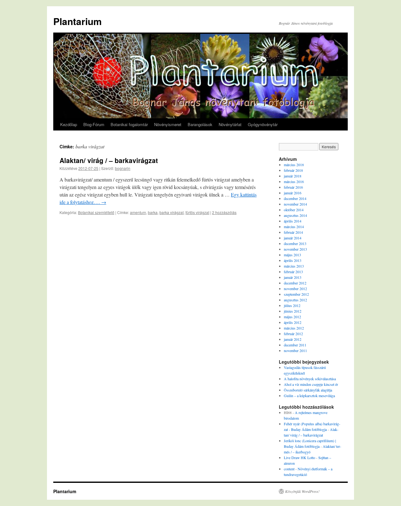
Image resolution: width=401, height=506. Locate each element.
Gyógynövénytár (263, 124)
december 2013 (295, 243)
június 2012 (292, 311)
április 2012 (292, 322)
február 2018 (293, 170)
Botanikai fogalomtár (129, 124)
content (289, 468)
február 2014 (293, 232)
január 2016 (292, 192)
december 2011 (295, 344)
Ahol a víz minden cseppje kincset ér (311, 384)
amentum (138, 212)
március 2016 (294, 181)
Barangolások (200, 124)
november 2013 (295, 249)
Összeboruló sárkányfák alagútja (308, 389)
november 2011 (295, 350)
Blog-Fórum (93, 124)
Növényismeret (167, 124)
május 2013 (292, 254)
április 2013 (292, 260)
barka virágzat (171, 212)
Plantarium (77, 21)
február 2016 (293, 187)
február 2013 (293, 271)
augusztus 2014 (295, 215)
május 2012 (292, 316)
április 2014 (292, 220)
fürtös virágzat (197, 212)
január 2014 (292, 237)
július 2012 (292, 305)
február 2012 (293, 333)
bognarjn (122, 168)
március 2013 (294, 265)
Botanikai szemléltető (96, 212)
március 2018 (294, 164)
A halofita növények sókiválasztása (310, 378)
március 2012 (294, 327)
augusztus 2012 (295, 299)
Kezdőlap (68, 124)
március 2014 (294, 226)
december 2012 (295, 282)
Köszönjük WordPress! (302, 491)
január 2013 (292, 277)
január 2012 (292, 339)
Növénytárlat (230, 124)
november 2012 (295, 288)
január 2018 (292, 175)
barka (153, 212)
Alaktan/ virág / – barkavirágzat (109, 160)
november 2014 (295, 204)
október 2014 (294, 209)
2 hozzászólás (224, 212)
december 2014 (295, 198)
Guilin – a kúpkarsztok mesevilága (309, 395)
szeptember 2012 (296, 294)
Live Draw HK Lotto (299, 457)
